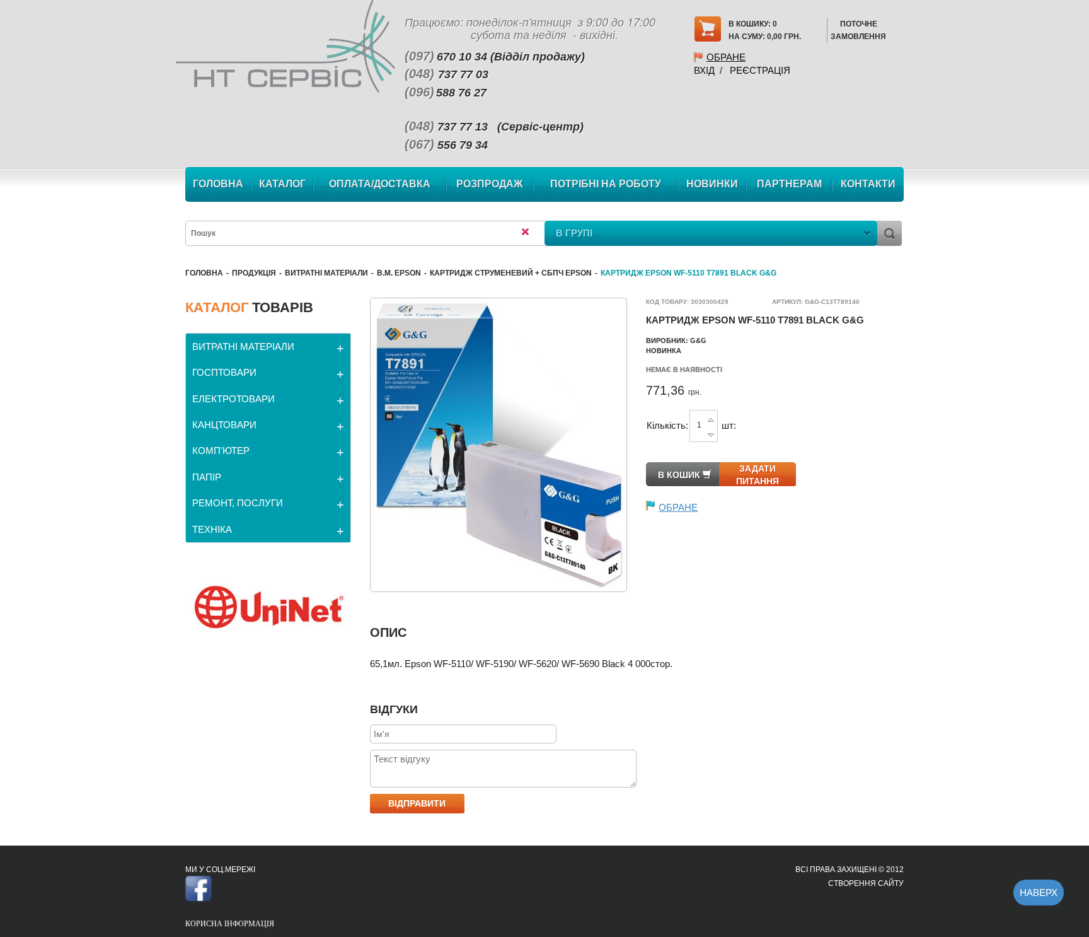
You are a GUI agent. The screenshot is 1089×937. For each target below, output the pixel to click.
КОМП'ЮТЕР (221, 450)
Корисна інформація (229, 923)
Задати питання (757, 474)
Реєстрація (760, 70)
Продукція (254, 273)
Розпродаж (489, 183)
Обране (726, 57)
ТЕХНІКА (212, 529)
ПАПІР (206, 477)
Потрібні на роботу (605, 183)
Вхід (704, 70)
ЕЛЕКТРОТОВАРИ (233, 398)
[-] (711, 432)
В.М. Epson (399, 273)
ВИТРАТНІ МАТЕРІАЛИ (326, 273)
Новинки (712, 183)
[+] (711, 419)
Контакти (868, 183)
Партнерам (789, 183)
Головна (218, 183)
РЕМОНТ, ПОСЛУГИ (237, 503)
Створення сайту (866, 883)
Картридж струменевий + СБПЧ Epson (511, 273)
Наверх (1038, 892)
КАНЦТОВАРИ (224, 424)
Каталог (282, 183)
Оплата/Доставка (379, 183)
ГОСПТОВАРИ (224, 372)
